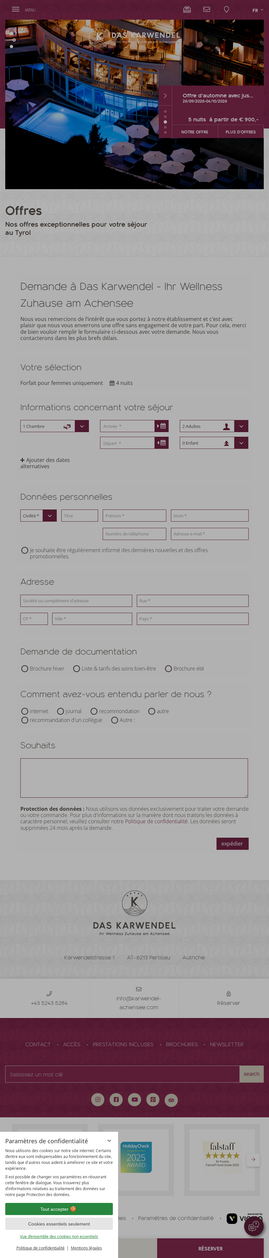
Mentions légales (86, 1248)
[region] (59, 1173)
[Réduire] (109, 1140)
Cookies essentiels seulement (59, 1224)
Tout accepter (54, 1209)
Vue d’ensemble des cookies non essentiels (59, 1236)
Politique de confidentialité (40, 1248)
